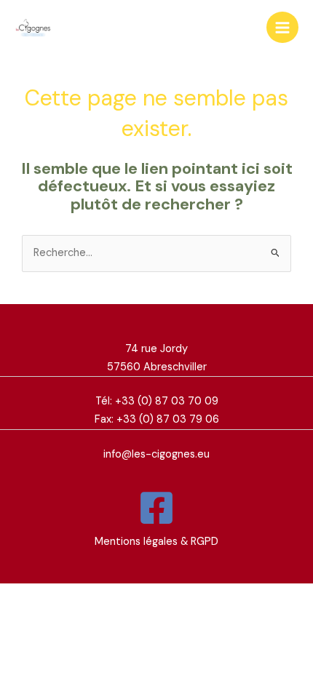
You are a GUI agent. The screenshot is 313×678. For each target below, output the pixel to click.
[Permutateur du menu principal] (282, 28)
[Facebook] (156, 508)
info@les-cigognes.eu (156, 454)
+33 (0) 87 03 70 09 (166, 401)
